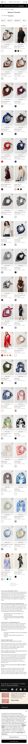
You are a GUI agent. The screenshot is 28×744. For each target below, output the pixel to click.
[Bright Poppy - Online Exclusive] (2, 161)
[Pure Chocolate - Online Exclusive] (18, 51)
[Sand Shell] (2, 78)
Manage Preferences (14, 737)
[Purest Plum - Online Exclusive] (21, 189)
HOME (2, 9)
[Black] (15, 272)
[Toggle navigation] (2, 2)
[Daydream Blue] (15, 383)
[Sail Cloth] (15, 217)
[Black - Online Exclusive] (15, 51)
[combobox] (22, 25)
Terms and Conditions (12, 685)
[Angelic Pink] (15, 466)
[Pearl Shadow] (2, 244)
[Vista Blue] (15, 521)
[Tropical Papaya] (7, 355)
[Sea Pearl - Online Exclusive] (15, 78)
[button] (10, 15)
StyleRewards (4, 707)
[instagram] (25, 689)
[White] (15, 355)
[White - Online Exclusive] (2, 411)
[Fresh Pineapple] (5, 579)
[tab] (3, 20)
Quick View (7, 44)
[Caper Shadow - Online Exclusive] (18, 189)
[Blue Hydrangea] (2, 579)
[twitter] (18, 689)
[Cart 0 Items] (26, 2)
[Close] (26, 711)
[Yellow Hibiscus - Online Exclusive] (15, 549)
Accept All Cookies (14, 741)
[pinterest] (22, 689)
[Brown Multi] (2, 106)
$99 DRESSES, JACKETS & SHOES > (14, 6)
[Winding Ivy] (2, 383)
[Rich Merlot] (2, 328)
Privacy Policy (20, 732)
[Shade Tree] (7, 579)
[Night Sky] (2, 134)
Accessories (7, 9)
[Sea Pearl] (2, 51)
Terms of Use (4, 734)
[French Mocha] (15, 134)
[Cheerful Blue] (15, 244)
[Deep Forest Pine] (2, 300)
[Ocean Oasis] (2, 272)
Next (26, 6)
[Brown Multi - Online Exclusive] (15, 300)
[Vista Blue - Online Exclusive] (2, 549)
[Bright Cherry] (2, 355)
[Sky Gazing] (10, 579)
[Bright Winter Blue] (15, 106)
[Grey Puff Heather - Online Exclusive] (21, 51)
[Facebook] (13, 689)
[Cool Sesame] (5, 355)
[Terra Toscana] (10, 355)
